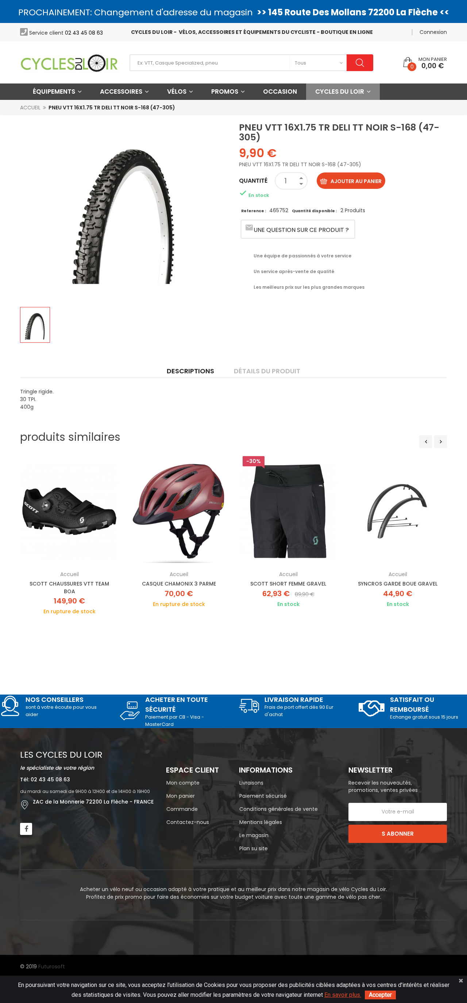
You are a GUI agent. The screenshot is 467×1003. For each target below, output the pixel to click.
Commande (182, 809)
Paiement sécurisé (263, 796)
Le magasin (254, 835)
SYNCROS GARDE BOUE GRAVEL (397, 583)
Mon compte (183, 782)
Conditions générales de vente (278, 809)
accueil (69, 574)
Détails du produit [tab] (267, 371)
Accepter (380, 994)
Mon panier (180, 796)
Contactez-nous (187, 822)
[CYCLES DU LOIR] (69, 62)
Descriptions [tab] (190, 371)
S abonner (398, 833)
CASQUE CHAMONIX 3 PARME (179, 583)
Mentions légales (260, 822)
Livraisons (251, 782)
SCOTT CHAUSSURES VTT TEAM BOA (69, 587)
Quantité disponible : (314, 211)
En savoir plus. (342, 994)
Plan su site (253, 848)
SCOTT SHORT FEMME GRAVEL (288, 583)
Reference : (254, 211)
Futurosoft (51, 966)
